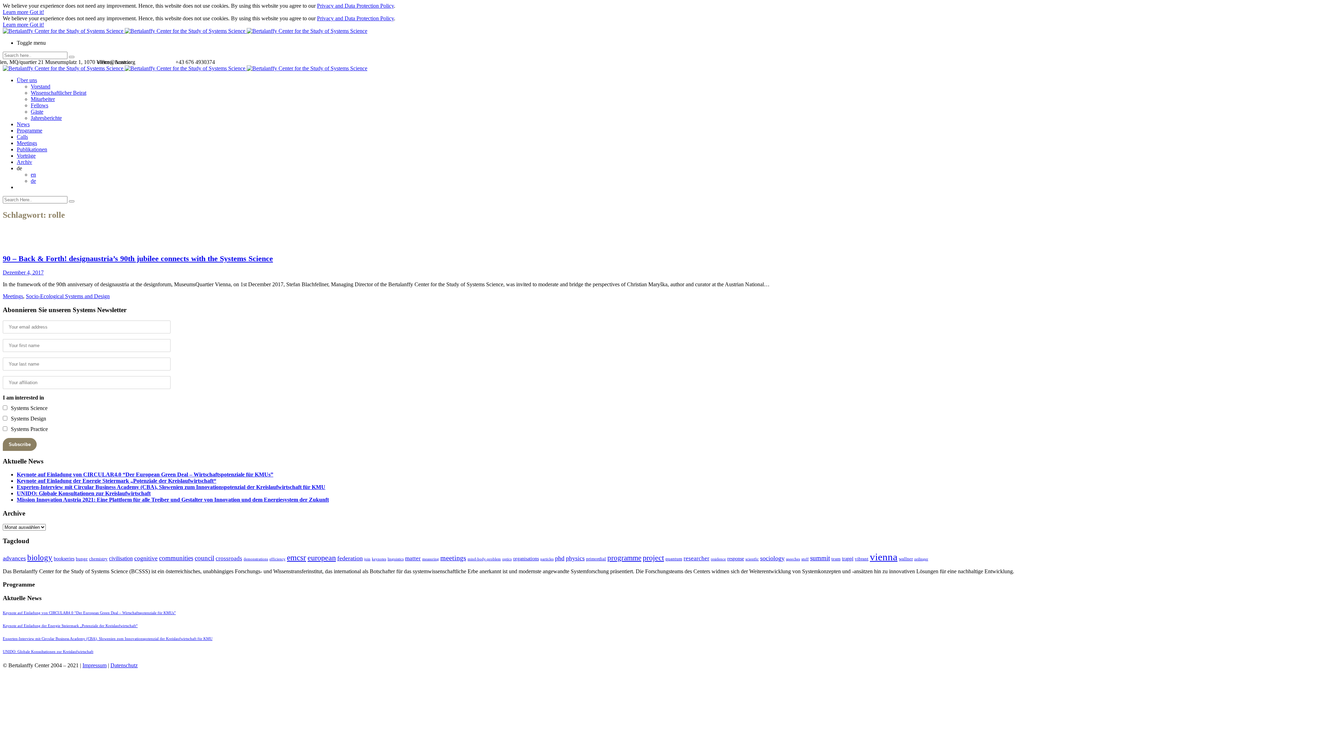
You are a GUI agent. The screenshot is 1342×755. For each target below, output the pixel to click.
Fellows (39, 105)
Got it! (37, 12)
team (835, 558)
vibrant (861, 558)
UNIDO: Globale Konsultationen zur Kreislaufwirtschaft (84, 493)
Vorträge (26, 156)
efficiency (277, 559)
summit (820, 558)
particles (547, 559)
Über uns (27, 80)
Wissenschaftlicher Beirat (58, 93)
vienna (883, 556)
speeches (793, 559)
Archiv (24, 162)
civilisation (121, 558)
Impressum (94, 665)
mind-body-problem (484, 559)
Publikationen (32, 149)
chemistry (98, 558)
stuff (805, 559)
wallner (906, 558)
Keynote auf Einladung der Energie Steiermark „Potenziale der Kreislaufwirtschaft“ (116, 481)
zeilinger (921, 559)
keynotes (379, 559)
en (33, 175)
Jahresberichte (46, 118)
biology (39, 557)
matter (413, 558)
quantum (673, 558)
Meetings (27, 143)
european (322, 558)
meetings (453, 558)
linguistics (396, 559)
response (735, 558)
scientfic (752, 559)
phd (559, 558)
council (204, 558)
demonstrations (256, 559)
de (33, 181)
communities (176, 558)
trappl (847, 558)
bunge (82, 558)
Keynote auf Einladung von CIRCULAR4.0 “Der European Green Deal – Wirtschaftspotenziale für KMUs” (145, 474)
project (653, 557)
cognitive (146, 558)
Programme (29, 131)
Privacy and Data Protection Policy (355, 6)
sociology (772, 558)
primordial (596, 558)
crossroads (229, 558)
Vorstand (40, 86)
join (367, 559)
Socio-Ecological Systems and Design (68, 296)
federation (350, 558)
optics (507, 559)
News (23, 124)
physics (575, 558)
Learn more (16, 12)
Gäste (37, 112)
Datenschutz (124, 665)
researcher (696, 558)
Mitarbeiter (43, 99)
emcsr (296, 557)
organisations (526, 558)
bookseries (64, 558)
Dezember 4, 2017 (23, 272)
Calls (22, 137)
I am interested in (23, 398)
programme (624, 558)
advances (14, 558)
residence (718, 559)
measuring (430, 559)
